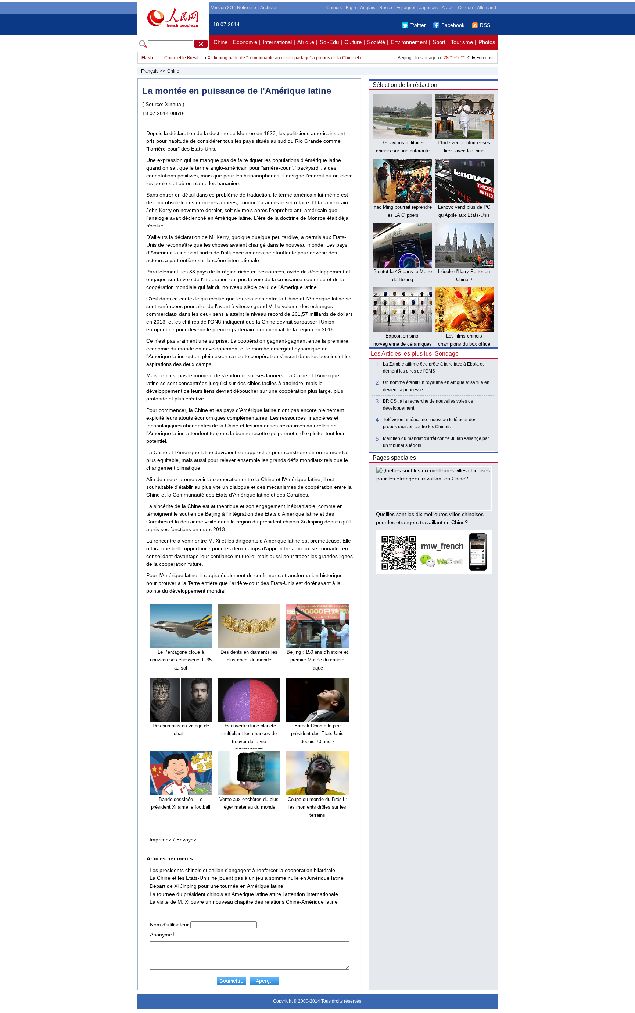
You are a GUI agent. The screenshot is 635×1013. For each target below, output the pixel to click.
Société (376, 42)
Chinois (334, 7)
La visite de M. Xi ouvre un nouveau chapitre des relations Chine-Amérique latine (244, 902)
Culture (353, 42)
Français (149, 71)
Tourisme (462, 42)
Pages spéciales (394, 458)
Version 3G (222, 7)
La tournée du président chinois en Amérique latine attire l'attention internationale (244, 894)
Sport (439, 42)
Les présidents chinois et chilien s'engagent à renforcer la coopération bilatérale (242, 870)
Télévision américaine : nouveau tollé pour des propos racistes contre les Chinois (429, 423)
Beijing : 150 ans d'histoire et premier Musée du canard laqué (317, 660)
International (277, 42)
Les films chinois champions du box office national (464, 343)
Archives (268, 7)
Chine (220, 42)
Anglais (367, 7)
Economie (245, 42)
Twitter (418, 25)
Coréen (465, 7)
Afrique (305, 42)
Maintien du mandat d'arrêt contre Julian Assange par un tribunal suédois (436, 442)
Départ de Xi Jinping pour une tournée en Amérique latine (216, 886)
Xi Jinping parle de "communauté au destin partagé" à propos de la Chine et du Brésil (280, 57)
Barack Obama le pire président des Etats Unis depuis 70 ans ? (317, 733)
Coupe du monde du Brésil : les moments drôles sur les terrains (317, 807)
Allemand (486, 7)
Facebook (452, 25)
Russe (385, 7)
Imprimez (160, 840)
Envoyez (186, 840)
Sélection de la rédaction (405, 85)
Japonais (428, 7)
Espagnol (405, 7)
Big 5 (351, 7)
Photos (486, 42)
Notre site (246, 7)
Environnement (409, 42)
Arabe (448, 7)
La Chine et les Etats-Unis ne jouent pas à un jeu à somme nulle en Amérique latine (247, 878)
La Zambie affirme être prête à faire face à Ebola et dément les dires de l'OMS (433, 367)
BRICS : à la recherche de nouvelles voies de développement (428, 405)
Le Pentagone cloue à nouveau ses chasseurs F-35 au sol (181, 660)
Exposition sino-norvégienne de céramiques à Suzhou (402, 343)
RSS (485, 25)
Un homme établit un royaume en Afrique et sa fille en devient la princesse (436, 386)
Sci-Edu (329, 42)
